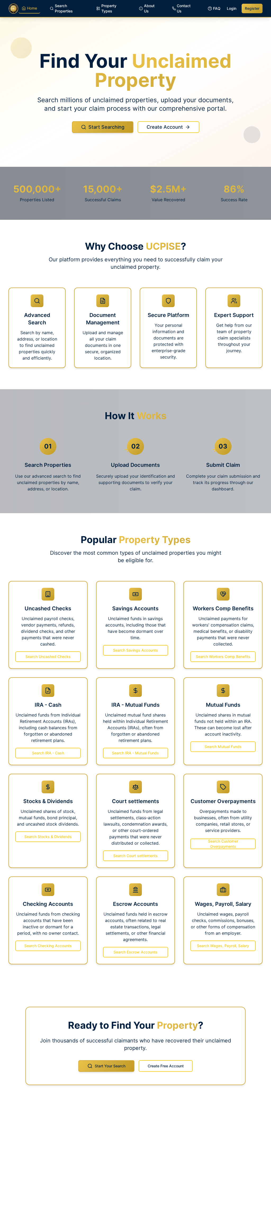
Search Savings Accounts (135, 650)
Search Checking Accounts (48, 945)
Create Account (165, 127)
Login (231, 8)
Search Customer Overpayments (223, 844)
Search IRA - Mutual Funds (135, 753)
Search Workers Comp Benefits (223, 656)
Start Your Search (110, 1066)
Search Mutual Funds (223, 746)
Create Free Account (166, 1066)
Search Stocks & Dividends (48, 836)
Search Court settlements (135, 855)
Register (252, 8)
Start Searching (106, 127)
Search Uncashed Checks (48, 656)
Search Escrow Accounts (135, 952)
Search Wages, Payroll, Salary (223, 945)
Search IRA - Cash (48, 753)
